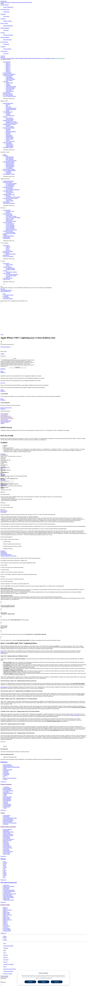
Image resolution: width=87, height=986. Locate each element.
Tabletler (5, 116)
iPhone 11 (8, 70)
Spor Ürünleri (6, 263)
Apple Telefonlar (7, 61)
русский (5, 939)
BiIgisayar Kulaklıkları (11, 131)
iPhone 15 (8, 65)
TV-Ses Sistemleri (46, 58)
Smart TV (8, 246)
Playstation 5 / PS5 (10, 211)
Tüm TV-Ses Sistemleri (8, 256)
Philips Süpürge (6, 836)
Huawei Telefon (6, 852)
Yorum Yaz (3, 474)
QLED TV (8, 250)
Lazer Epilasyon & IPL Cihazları (13, 197)
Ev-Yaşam (52, 58)
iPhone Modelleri (7, 789)
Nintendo (8, 212)
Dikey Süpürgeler (10, 159)
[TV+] (43, 952)
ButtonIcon (3, 368)
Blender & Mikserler (10, 165)
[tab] (4, 413)
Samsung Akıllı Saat (7, 847)
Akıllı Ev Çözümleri (7, 267)
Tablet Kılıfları (9, 143)
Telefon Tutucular (10, 91)
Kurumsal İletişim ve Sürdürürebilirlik (11, 767)
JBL (4, 868)
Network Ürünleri (10, 126)
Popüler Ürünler (5, 905)
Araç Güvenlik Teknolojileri (12, 274)
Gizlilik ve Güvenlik (7, 769)
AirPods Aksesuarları (10, 87)
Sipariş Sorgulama (20, 2)
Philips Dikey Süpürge (8, 835)
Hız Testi (5, 779)
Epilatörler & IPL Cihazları (9, 194)
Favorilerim (13, 2)
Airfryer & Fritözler (10, 163)
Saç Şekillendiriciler (10, 184)
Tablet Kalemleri (9, 146)
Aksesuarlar (5, 81)
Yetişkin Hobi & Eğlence (8, 236)
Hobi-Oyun (39, 58)
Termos (7, 265)
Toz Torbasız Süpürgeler (11, 160)
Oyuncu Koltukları (10, 227)
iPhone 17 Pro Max (7, 910)
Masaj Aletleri (6, 202)
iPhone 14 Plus (6, 917)
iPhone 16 (8, 64)
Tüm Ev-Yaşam (6, 279)
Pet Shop (5, 270)
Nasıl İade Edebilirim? (8, 819)
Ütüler (4, 154)
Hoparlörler (8, 132)
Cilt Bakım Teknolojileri (8, 181)
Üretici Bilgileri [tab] (4, 553)
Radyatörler (8, 172)
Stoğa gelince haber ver (6, 346)
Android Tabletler (10, 119)
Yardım (25, 2)
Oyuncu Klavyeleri (10, 223)
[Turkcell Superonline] (43, 945)
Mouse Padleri (9, 135)
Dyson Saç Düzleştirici (8, 834)
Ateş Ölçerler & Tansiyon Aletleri (10, 198)
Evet (4, 382)
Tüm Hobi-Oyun (7, 238)
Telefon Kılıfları (9, 82)
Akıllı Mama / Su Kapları (11, 272)
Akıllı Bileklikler (9, 77)
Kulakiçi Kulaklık (7, 805)
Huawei (5, 867)
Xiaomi (4, 875)
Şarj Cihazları (9, 90)
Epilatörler (8, 195)
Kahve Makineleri (10, 166)
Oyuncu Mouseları (10, 224)
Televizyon (5, 801)
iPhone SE (8, 71)
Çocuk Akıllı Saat (7, 804)
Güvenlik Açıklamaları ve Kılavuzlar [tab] (8, 555)
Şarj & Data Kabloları (8, 298)
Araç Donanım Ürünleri (11, 275)
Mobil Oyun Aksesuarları (11, 229)
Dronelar (5, 234)
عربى (4, 938)
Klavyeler (8, 130)
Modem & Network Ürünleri (9, 124)
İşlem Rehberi (6, 816)
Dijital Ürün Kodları (7, 213)
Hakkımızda (4, 762)
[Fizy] (43, 943)
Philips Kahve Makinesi (8, 831)
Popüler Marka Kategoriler (8, 826)
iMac (7, 105)
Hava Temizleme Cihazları (9, 169)
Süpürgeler (5, 155)
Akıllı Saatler (9, 76)
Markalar (8, 2)
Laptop (4, 795)
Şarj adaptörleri (4, 687)
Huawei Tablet (6, 850)
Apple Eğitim (6, 885)
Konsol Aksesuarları (10, 228)
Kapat (2, 371)
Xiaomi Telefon (6, 845)
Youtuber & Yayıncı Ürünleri (9, 233)
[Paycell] (43, 957)
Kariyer (5, 768)
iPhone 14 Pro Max (7, 919)
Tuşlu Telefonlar (6, 92)
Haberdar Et (17, 367)
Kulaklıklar (8, 85)
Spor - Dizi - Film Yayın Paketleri (13, 217)
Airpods (5, 807)
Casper (4, 866)
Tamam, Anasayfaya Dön (6, 407)
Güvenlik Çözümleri (10, 269)
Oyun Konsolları (6, 210)
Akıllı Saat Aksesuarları (11, 86)
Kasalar (7, 110)
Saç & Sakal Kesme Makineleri (12, 189)
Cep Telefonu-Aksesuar (6, 58)
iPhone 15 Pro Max (7, 914)
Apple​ (2, 650)
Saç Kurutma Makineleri (11, 183)
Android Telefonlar (7, 73)
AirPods (8, 84)
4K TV (7, 249)
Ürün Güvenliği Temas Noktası (10, 818)
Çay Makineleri (9, 168)
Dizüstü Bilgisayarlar (7, 111)
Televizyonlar (6, 245)
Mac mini (8, 104)
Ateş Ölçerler (9, 199)
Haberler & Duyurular (8, 765)
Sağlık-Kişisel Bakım (32, 58)
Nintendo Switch (7, 930)
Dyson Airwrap (6, 925)
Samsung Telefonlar (7, 829)
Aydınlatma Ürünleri (10, 268)
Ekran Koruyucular (10, 88)
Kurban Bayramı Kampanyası (9, 893)
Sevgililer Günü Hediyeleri (9, 891)
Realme (5, 873)
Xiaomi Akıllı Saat (7, 846)
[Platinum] (43, 948)
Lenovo (5, 870)
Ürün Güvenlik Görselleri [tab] (6, 554)
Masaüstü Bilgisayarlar (8, 103)
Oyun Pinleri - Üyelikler (11, 216)
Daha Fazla (3, 454)
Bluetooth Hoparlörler (10, 254)
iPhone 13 (8, 68)
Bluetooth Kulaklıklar (8, 793)
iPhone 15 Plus (6, 912)
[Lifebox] (43, 955)
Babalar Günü (6, 898)
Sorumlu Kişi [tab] (3, 552)
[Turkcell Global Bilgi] (43, 964)
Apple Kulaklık (6, 838)
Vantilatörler (8, 171)
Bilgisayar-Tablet (14, 58)
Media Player (6, 255)
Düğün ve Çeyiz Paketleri (8, 886)
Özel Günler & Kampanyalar (9, 882)
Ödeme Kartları (6, 237)
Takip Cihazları (9, 80)
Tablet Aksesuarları (7, 142)
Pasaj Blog (29, 2)
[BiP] (43, 950)
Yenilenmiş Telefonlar (8, 93)
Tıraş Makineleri (9, 188)
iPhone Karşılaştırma (7, 821)
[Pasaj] (2, 3)
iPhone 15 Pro (6, 913)
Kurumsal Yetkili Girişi (5, 291)
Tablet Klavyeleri (9, 145)
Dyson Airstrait (6, 928)
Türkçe (4, 936)
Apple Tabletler (9, 118)
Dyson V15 (5, 927)
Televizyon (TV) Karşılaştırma (9, 822)
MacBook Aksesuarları (8, 120)
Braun (4, 865)
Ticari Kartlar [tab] (3, 512)
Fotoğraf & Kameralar (8, 231)
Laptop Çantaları (9, 138)
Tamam (2, 389)
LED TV (8, 247)
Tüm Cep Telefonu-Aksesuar (9, 96)
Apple (2, 334)
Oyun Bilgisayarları (10, 115)
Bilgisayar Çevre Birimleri (9, 127)
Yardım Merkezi (6, 815)
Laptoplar (8, 114)
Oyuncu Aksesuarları (7, 222)
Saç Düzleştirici (6, 806)
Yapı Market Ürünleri (7, 278)
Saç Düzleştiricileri (10, 186)
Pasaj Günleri (6, 888)
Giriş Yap (3, 4)
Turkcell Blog (6, 774)
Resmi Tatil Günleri (7, 895)
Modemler (8, 125)
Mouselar (8, 134)
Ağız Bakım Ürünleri (7, 190)
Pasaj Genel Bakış (7, 764)
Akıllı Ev (5, 775)
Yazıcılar (8, 140)
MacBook (8, 113)
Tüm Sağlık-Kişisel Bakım (9, 203)
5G (4, 776)
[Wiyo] (43, 966)
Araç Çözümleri (6, 273)
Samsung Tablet (6, 833)
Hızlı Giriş (3, 288)
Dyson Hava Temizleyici (8, 839)
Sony (4, 877)
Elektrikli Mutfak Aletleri (8, 161)
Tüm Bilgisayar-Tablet (8, 147)
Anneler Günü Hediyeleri (8, 897)
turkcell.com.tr (4, 1)
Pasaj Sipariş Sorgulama (8, 820)
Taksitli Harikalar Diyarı (8, 899)
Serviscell (8, 276)
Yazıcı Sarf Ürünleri (10, 141)
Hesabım (7, 4)
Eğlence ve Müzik (10, 218)
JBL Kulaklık (6, 830)
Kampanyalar (3, 2)
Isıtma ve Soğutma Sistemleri (9, 170)
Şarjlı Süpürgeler (9, 158)
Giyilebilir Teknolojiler (8, 75)
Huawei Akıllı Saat (7, 840)
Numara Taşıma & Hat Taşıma (9, 778)
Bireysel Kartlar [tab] (4, 510)
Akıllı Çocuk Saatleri (10, 79)
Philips (4, 872)
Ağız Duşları (8, 193)
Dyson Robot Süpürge (8, 851)
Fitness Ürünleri (9, 264)
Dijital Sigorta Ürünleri (11, 221)
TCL (4, 876)
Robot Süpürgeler (10, 156)
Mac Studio (8, 107)
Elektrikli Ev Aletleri (23, 58)
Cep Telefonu (6, 787)
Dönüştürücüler (9, 136)
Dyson (4, 864)
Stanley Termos (6, 854)
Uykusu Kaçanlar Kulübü (8, 890)
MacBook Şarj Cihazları (11, 121)
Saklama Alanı (9, 220)
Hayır (2, 382)
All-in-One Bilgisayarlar (11, 108)
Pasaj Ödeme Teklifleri (8, 896)
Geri (1, 353)
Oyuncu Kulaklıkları (10, 226)
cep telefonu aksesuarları (74, 715)
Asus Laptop (6, 849)
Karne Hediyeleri (7, 892)
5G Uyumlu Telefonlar (8, 95)
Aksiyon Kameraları (10, 232)
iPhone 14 (8, 66)
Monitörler (8, 129)
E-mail (14, 358)
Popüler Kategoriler (6, 784)
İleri (3, 353)
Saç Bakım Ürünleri (7, 182)
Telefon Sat (5, 824)
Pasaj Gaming (6, 773)
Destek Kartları (9, 215)
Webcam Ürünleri (10, 137)
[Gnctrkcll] (43, 959)
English (5, 937)
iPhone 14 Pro (6, 918)
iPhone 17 (8, 63)
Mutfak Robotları (9, 164)
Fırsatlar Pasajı (6, 887)
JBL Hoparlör (6, 842)
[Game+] (43, 962)
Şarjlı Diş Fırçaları (10, 192)
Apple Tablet (6, 844)
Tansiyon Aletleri (9, 200)
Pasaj (4, 293)
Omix (4, 871)
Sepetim (3, 57)
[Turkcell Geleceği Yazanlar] (43, 969)
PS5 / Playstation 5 (7, 929)
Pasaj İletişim (6, 770)
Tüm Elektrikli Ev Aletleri (8, 174)
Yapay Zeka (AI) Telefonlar (9, 74)
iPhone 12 (8, 69)
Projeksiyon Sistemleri (8, 251)
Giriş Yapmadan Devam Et (6, 290)
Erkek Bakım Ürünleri (8, 187)
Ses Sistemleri (6, 252)
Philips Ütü (5, 841)
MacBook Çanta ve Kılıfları (12, 122)
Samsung (5, 862)
